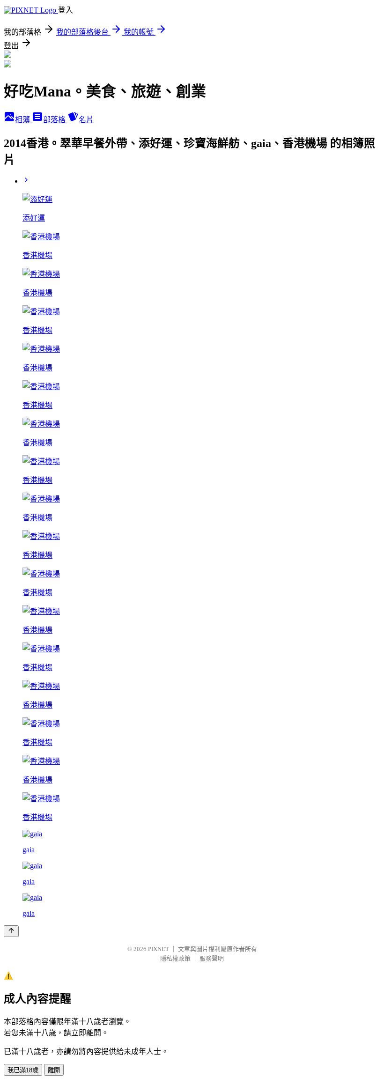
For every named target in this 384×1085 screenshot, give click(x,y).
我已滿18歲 (22, 1070)
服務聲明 (211, 958)
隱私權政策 (175, 958)
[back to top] (11, 931)
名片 (86, 120)
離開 (54, 1070)
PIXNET (158, 948)
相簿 (23, 120)
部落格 (55, 120)
